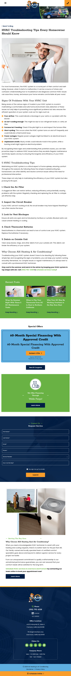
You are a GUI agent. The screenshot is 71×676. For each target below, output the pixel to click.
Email (5, 444)
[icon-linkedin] (44, 645)
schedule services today (46, 270)
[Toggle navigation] (5, 3)
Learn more (15, 576)
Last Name (6, 438)
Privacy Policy (40, 669)
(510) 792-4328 (27, 270)
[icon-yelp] (31, 645)
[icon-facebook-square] (27, 645)
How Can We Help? (8, 463)
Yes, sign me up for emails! (36, 469)
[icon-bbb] (40, 645)
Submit (35, 475)
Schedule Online (35, 674)
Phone (5, 450)
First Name (6, 431)
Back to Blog (8, 26)
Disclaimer (30, 669)
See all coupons (35, 367)
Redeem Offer (34, 353)
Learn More (35, 405)
